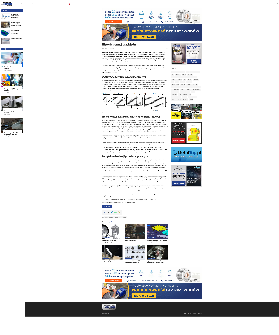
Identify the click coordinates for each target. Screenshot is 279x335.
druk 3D (184, 74)
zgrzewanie (185, 99)
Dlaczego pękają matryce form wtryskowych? (15, 32)
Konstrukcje (106, 237)
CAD (187, 72)
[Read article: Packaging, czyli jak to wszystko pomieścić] (12, 81)
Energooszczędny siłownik (108, 261)
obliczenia (189, 84)
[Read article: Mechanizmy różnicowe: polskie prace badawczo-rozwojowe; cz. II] (135, 252)
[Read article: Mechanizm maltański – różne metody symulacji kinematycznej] (157, 231)
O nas (57, 4)
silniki (180, 94)
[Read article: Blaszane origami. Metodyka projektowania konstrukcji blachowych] (12, 125)
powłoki (182, 89)
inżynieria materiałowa (192, 77)
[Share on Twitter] (108, 212)
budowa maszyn (181, 72)
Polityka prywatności (192, 313)
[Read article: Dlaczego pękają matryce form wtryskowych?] (5, 33)
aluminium (174, 72)
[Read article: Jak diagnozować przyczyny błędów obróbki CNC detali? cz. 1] (5, 25)
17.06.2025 (112, 48)
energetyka (190, 74)
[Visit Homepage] (6, 4)
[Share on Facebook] (105, 212)
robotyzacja (174, 94)
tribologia (124, 217)
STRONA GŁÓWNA (19, 4)
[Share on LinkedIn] (112, 212)
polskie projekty (175, 89)
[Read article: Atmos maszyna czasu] (135, 231)
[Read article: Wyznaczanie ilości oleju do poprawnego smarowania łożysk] (157, 252)
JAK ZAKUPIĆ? (107, 206)
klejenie (173, 79)
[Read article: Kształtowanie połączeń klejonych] (12, 59)
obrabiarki (195, 84)
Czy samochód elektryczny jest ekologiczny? (15, 16)
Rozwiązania (129, 258)
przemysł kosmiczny (196, 89)
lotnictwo (190, 79)
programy (188, 89)
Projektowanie (151, 237)
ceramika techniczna (194, 72)
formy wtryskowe (175, 77)
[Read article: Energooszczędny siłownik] (112, 252)
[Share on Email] (119, 212)
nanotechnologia (175, 84)
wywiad (179, 99)
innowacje (183, 77)
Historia (128, 237)
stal (190, 94)
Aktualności (30, 4)
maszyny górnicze (109, 217)
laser (185, 79)
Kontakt (63, 4)
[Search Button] (277, 4)
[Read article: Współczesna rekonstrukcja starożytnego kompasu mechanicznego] (112, 231)
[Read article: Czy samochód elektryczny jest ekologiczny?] (5, 16)
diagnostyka (177, 74)
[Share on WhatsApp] (115, 212)
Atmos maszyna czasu (130, 240)
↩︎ (156, 199)
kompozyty (179, 79)
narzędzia (183, 84)
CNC (172, 74)
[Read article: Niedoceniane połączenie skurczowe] (12, 103)
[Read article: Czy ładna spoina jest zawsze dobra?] (5, 41)
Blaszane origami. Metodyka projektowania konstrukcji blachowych (11, 134)
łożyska (191, 99)
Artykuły (40, 4)
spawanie (185, 94)
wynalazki (174, 99)
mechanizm (117, 217)
